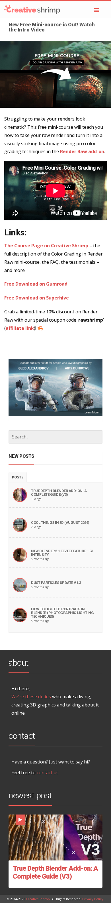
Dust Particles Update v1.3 (56, 583)
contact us (48, 772)
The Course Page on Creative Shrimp (46, 245)
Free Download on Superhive (36, 298)
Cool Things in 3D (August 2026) (60, 522)
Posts (17, 477)
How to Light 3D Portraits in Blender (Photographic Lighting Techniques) (62, 612)
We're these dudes (31, 696)
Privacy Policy (92, 899)
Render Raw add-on (82, 151)
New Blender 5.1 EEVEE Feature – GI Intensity (62, 552)
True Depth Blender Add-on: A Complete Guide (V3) (59, 492)
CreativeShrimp (38, 899)
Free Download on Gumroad (35, 284)
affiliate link (20, 328)
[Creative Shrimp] (55, 9)
